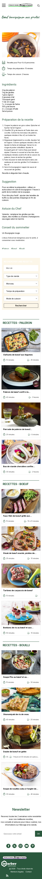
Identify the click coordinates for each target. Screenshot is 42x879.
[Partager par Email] (3, 31)
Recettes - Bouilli (16, 645)
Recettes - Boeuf (16, 484)
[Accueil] (20, 5)
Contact (29, 872)
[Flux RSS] (23, 875)
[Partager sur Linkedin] (3, 28)
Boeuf (14, 249)
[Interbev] (8, 864)
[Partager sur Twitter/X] (3, 23)
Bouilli (22, 249)
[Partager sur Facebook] (3, 26)
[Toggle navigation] (4, 5)
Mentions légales (17, 872)
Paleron (6, 249)
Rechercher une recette (18, 261)
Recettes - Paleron (17, 323)
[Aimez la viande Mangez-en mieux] (15, 857)
